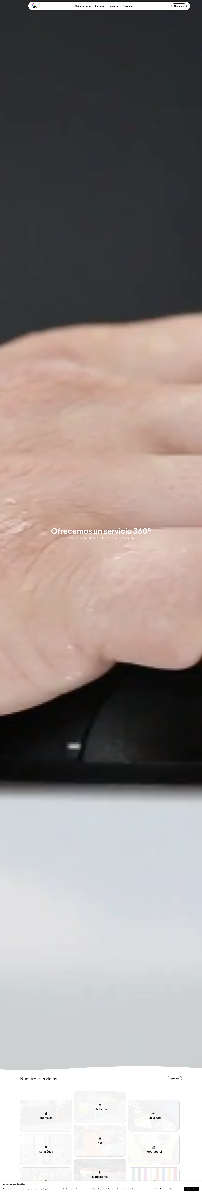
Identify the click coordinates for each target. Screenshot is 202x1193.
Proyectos (128, 6)
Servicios (99, 6)
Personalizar (159, 1189)
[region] (101, 1187)
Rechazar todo (175, 1189)
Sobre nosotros (83, 6)
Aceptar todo (191, 1189)
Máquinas (113, 6)
